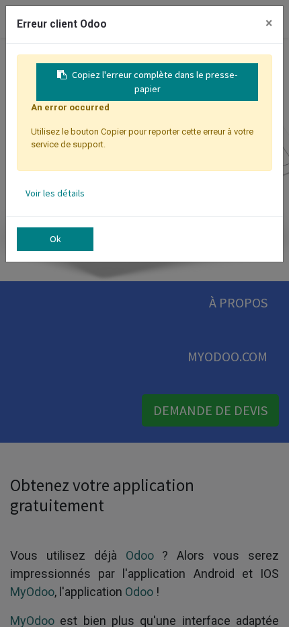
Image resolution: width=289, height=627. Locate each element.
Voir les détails (55, 193)
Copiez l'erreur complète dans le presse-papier (154, 82)
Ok (55, 239)
